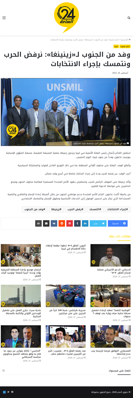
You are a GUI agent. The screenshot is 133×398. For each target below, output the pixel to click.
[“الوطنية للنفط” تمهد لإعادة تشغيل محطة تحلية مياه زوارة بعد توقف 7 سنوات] (111, 296)
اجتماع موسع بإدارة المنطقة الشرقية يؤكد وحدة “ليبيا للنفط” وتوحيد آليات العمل (21, 273)
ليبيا (116, 46)
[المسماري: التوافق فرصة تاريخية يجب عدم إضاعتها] (111, 336)
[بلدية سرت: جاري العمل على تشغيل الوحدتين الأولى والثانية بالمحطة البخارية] (21, 296)
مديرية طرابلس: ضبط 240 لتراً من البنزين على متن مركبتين (67, 312)
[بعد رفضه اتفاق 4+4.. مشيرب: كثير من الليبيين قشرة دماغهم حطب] (66, 336)
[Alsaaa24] (66, 17)
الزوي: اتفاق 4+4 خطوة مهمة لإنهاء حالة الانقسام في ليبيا (66, 247)
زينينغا (55, 209)
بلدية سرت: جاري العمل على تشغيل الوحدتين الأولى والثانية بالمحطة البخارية (21, 313)
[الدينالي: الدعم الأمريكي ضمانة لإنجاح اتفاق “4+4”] (111, 255)
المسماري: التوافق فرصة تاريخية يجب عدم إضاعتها (111, 352)
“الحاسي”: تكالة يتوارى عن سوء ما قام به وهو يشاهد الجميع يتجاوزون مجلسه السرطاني (22, 354)
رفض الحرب (74, 209)
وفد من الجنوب (33, 209)
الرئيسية (125, 40)
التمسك (94, 209)
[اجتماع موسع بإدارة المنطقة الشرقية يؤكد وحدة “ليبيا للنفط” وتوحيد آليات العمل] (21, 255)
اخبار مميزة (114, 40)
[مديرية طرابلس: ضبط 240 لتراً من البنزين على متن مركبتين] (66, 296)
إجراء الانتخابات (116, 209)
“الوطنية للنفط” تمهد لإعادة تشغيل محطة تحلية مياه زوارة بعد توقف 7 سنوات (111, 313)
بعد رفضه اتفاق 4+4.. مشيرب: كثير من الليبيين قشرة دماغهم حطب (67, 352)
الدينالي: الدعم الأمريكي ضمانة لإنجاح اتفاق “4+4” (114, 271)
